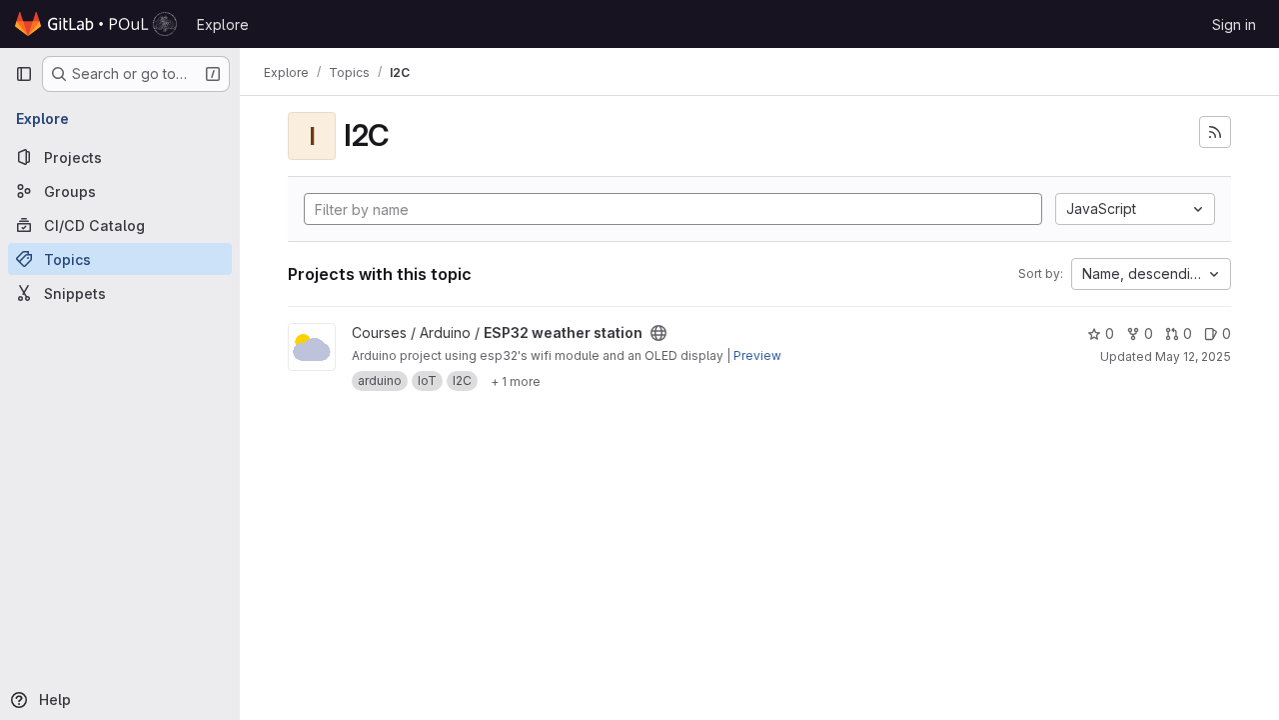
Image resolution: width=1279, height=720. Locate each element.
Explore (223, 24)
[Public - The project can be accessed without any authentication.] (658, 333)
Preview (757, 355)
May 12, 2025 (1193, 356)
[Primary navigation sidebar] (24, 74)
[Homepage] (96, 24)
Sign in (1234, 24)
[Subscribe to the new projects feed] (1215, 132)
